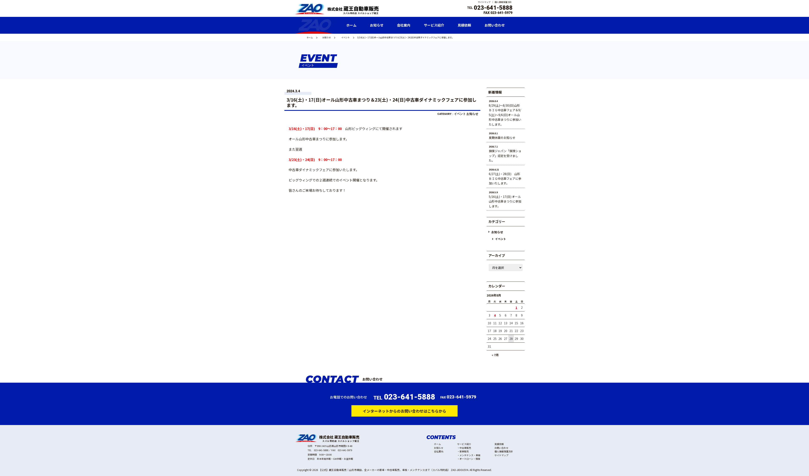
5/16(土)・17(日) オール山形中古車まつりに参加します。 (505, 201)
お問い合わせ (501, 447)
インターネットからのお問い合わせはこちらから (404, 411)
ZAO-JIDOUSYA (459, 470)
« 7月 (495, 355)
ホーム (310, 37)
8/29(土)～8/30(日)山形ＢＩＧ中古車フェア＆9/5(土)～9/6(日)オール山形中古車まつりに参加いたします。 (505, 114)
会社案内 (438, 451)
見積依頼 (499, 444)
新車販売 (464, 451)
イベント (345, 37)
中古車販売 (465, 447)
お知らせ (326, 37)
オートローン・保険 (469, 458)
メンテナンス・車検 (469, 455)
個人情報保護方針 (503, 2)
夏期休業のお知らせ (502, 137)
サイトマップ (484, 2)
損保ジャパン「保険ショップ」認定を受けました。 (505, 155)
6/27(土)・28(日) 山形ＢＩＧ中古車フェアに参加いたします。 (505, 178)
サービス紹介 (464, 444)
